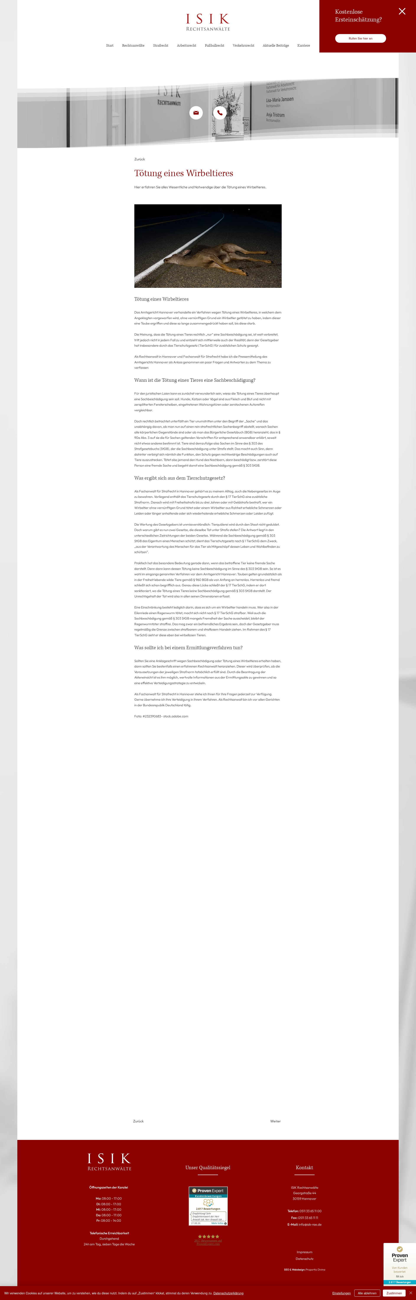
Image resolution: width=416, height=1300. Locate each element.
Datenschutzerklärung (228, 1293)
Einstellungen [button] (341, 1293)
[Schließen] (410, 1293)
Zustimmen (394, 1293)
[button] (402, 11)
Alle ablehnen (367, 1293)
